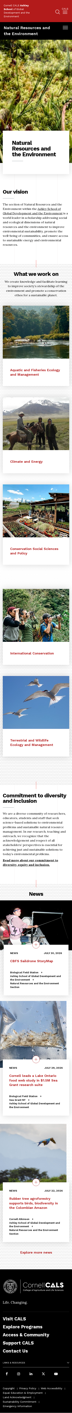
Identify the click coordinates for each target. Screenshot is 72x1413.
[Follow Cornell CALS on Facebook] (7, 1374)
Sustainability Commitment (19, 1401)
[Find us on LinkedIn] (31, 1374)
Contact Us (15, 1351)
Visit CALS (14, 1318)
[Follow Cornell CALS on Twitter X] (43, 1374)
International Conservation (32, 653)
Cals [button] (65, 9)
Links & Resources (14, 1362)
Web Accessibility (51, 1388)
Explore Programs (22, 1326)
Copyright (9, 1388)
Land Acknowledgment (17, 1397)
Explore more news (36, 1252)
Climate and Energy (26, 461)
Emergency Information (17, 1406)
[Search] (57, 12)
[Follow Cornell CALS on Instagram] (18, 1374)
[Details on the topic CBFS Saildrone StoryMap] (36, 944)
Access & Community (26, 1334)
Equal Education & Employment (23, 1392)
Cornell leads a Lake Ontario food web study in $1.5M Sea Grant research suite (33, 1080)
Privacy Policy (27, 1388)
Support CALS (18, 1343)
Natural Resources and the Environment (27, 30)
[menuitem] (65, 11)
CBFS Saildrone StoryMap (31, 961)
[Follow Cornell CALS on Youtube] (56, 1374)
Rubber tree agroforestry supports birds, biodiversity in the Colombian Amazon (33, 1203)
